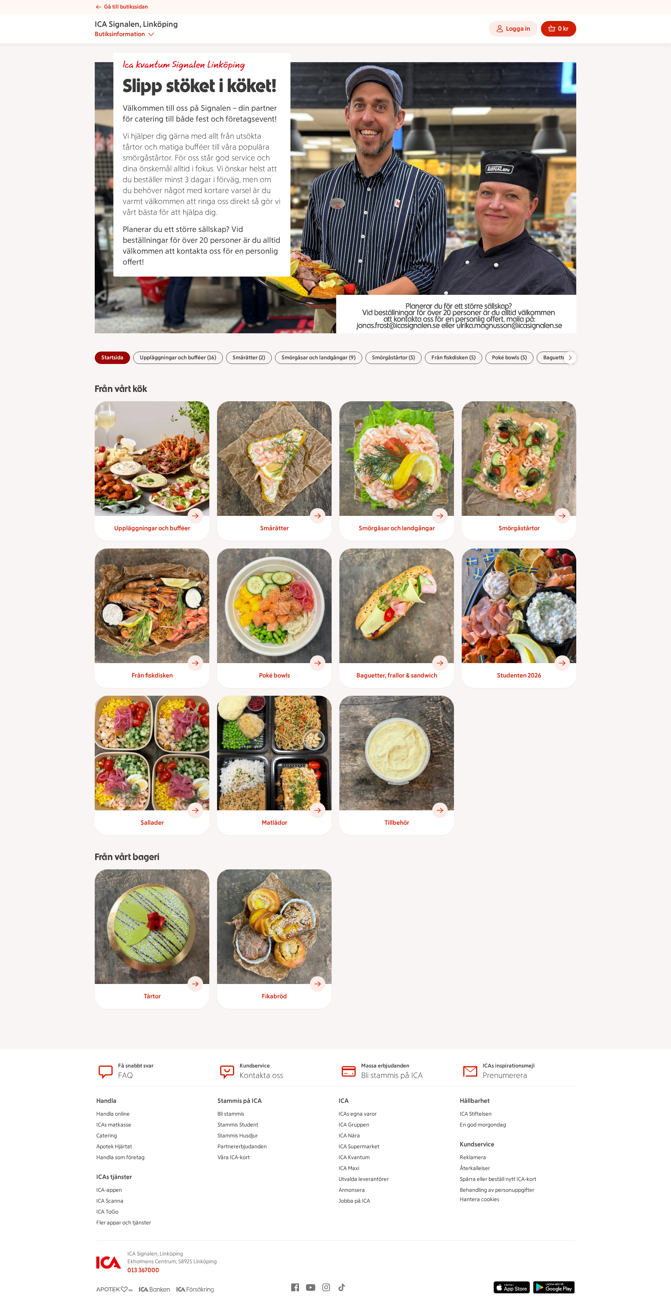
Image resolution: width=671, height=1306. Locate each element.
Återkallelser (475, 1168)
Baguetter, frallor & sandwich (396, 675)
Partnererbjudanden (242, 1146)
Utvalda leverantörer (364, 1179)
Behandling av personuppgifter (497, 1190)
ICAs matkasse (113, 1124)
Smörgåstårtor (519, 528)
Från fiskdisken (152, 675)
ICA (344, 1100)
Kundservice (477, 1144)
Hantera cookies (479, 1199)
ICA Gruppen (354, 1124)
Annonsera (352, 1190)
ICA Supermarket (359, 1146)
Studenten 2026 (519, 675)
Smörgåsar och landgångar (397, 528)
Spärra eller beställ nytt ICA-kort (498, 1179)
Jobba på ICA (354, 1201)
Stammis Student (237, 1124)
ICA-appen (109, 1190)
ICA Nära (349, 1135)
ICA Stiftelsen (476, 1114)
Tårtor (152, 996)
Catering (106, 1135)
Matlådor (274, 822)
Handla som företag (120, 1157)
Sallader (152, 822)
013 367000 (143, 1270)
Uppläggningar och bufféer (152, 528)
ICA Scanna (109, 1201)
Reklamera (473, 1157)
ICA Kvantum (354, 1157)
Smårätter (274, 528)
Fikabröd (274, 996)
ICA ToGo (107, 1211)
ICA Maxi (349, 1168)
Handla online (113, 1114)
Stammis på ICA (239, 1100)
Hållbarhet (475, 1100)
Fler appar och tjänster (123, 1222)
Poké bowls (274, 675)
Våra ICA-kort (233, 1157)
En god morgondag (483, 1124)
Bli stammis (230, 1114)
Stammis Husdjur (237, 1135)
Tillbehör (396, 822)
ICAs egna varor (358, 1114)
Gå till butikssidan (126, 6)
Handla (106, 1100)
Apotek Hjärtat (114, 1146)
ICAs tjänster (114, 1177)
